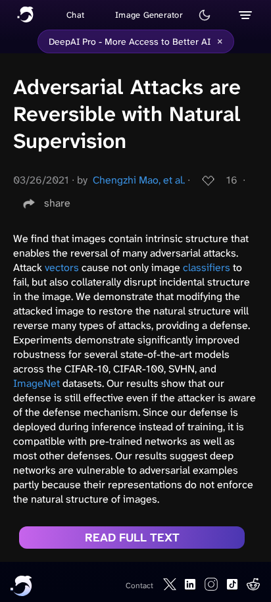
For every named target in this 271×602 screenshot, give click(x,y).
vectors (62, 267)
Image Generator (149, 14)
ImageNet (36, 383)
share (57, 203)
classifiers (206, 267)
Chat (75, 14)
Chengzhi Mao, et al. (139, 180)
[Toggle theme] (204, 15)
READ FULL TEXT (132, 537)
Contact (139, 585)
